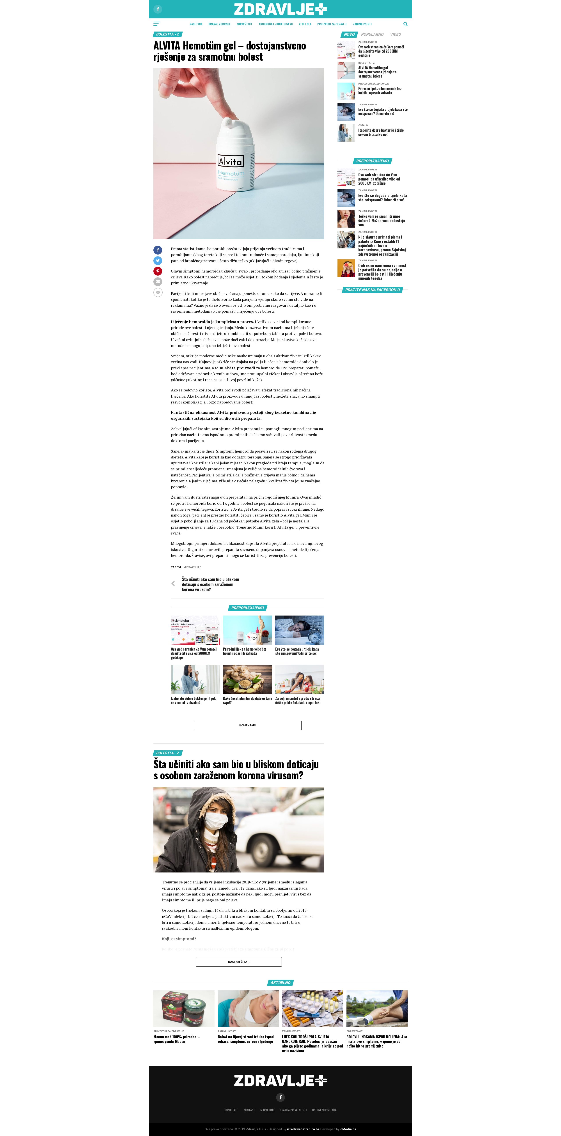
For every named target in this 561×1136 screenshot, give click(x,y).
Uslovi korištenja (324, 1110)
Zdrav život (244, 23)
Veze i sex (305, 23)
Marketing (267, 1110)
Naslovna (196, 23)
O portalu (231, 1110)
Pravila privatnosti (293, 1110)
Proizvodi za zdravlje (332, 23)
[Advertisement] (370, 377)
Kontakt (249, 1110)
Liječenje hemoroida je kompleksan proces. (212, 321)
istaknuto (193, 567)
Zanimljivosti (362, 23)
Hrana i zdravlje (219, 23)
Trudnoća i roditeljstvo (276, 23)
